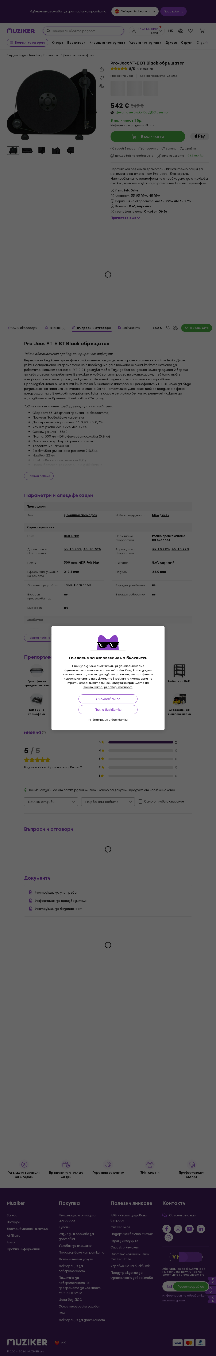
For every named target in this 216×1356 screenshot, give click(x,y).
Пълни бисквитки (108, 709)
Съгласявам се (108, 699)
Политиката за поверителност (107, 687)
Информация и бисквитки (108, 720)
